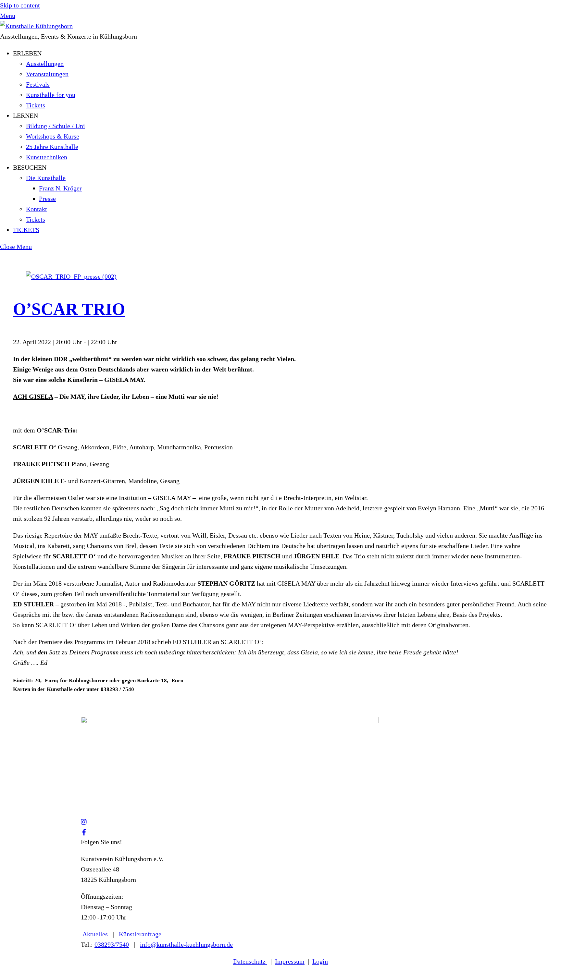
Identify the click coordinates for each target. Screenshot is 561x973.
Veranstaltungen (47, 74)
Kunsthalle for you (50, 94)
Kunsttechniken (46, 157)
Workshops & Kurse (52, 136)
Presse (47, 198)
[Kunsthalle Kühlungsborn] (36, 26)
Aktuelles (95, 934)
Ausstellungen (45, 63)
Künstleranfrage (140, 934)
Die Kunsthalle (46, 177)
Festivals (38, 84)
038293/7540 (111, 944)
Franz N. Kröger (60, 188)
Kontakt (36, 209)
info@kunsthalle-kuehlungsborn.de (186, 944)
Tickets (35, 105)
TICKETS (26, 229)
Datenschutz (250, 961)
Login (320, 961)
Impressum (290, 961)
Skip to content (20, 5)
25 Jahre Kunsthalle (52, 146)
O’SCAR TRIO (69, 309)
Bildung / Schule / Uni (55, 125)
